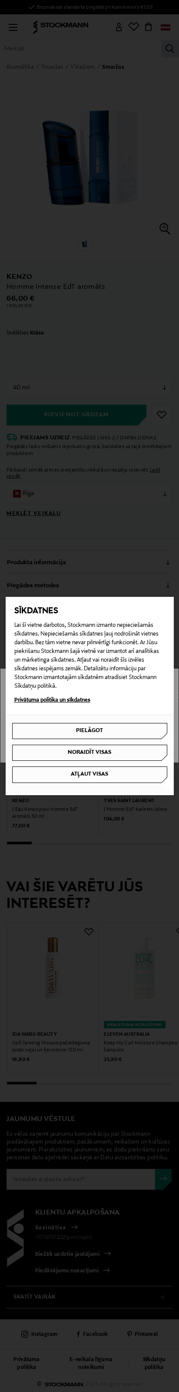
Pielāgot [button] (89, 731)
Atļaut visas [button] (89, 774)
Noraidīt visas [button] (89, 753)
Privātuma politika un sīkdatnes (52, 700)
